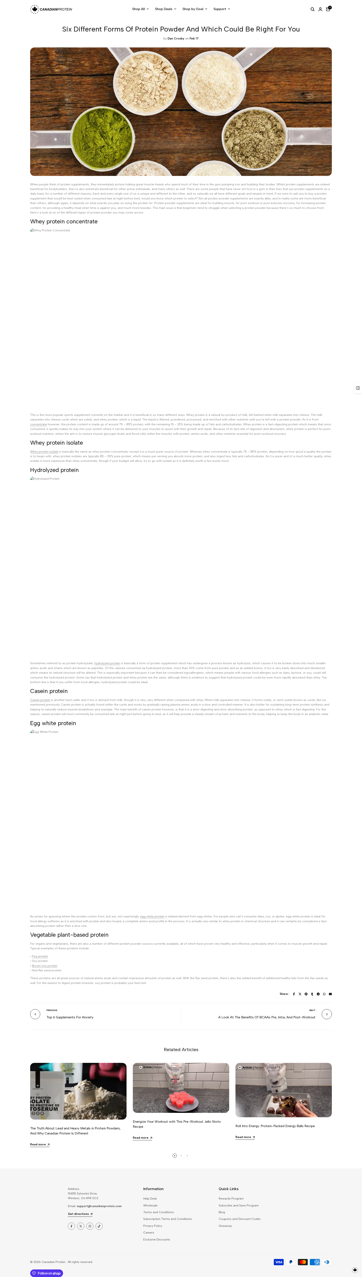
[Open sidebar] (358, 388)
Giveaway (225, 1226)
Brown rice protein (44, 966)
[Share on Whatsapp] (324, 994)
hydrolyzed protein (107, 663)
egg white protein (152, 916)
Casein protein (40, 700)
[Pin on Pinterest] (306, 994)
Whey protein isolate (44, 451)
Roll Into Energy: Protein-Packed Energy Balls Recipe (275, 1126)
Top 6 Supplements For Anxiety (70, 1017)
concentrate (38, 424)
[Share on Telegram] (318, 994)
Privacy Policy (152, 1226)
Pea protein (40, 956)
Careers (148, 1232)
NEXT (312, 1010)
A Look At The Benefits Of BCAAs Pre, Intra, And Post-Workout (266, 1017)
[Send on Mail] (330, 994)
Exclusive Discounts (156, 1239)
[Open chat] (355, 1270)
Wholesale (150, 1205)
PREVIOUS (52, 1010)
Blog (222, 1212)
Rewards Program (231, 1198)
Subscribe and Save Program (239, 1205)
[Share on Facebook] (293, 994)
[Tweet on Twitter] (300, 994)
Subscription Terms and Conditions (167, 1219)
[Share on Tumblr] (312, 994)
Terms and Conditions (158, 1212)
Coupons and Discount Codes (240, 1219)
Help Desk (150, 1198)
